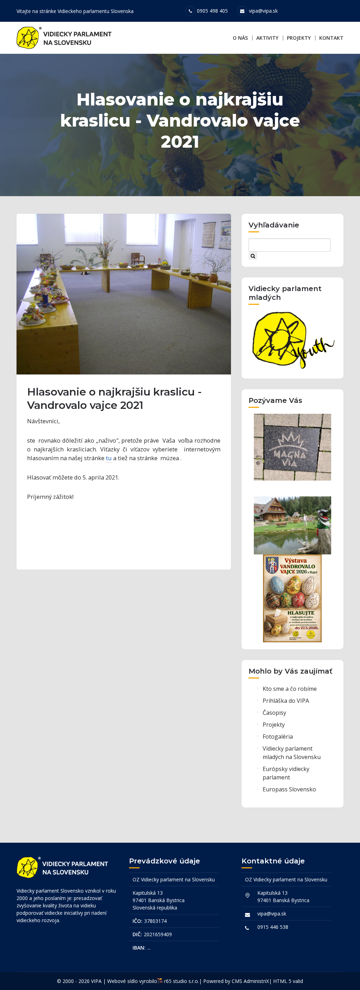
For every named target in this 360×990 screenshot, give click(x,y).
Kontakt (331, 37)
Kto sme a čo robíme (290, 689)
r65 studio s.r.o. (181, 981)
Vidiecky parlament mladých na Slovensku (292, 753)
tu (109, 458)
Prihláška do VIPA (286, 701)
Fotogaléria (278, 736)
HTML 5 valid (288, 981)
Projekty (299, 37)
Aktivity (267, 37)
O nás (240, 37)
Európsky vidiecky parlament (286, 773)
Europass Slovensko (289, 789)
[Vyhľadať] (253, 256)
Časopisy (274, 712)
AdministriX (256, 981)
